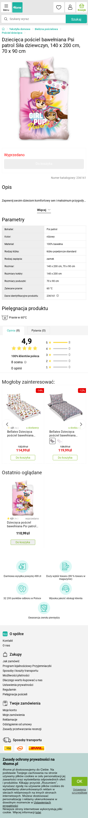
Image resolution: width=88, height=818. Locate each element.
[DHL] (36, 748)
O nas (6, 645)
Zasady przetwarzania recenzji (22, 729)
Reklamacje (10, 719)
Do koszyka (44, 164)
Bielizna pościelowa (46, 29)
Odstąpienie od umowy (17, 724)
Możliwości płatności (16, 675)
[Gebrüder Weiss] (20, 748)
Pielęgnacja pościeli (15, 694)
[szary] (52, 441)
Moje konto (10, 710)
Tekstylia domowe (19, 29)
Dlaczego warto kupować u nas (22, 680)
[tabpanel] (44, 98)
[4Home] (5, 29)
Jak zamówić (11, 661)
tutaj (38, 812)
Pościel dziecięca (12, 32)
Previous (7, 424)
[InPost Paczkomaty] (7, 748)
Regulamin (9, 689)
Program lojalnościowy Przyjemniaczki (27, 666)
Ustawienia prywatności (18, 684)
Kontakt (8, 640)
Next (81, 424)
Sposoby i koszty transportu (20, 670)
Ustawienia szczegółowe (79, 791)
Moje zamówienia (14, 714)
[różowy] (59, 441)
